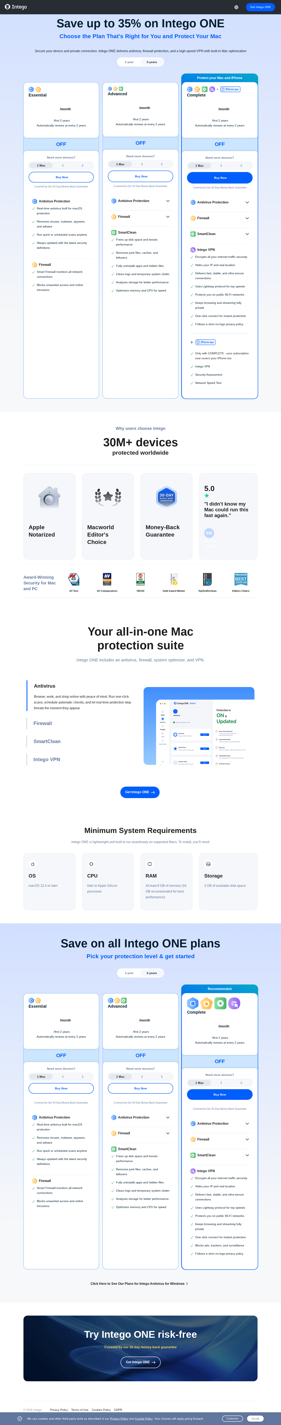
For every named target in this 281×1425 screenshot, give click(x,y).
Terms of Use (79, 1409)
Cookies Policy (101, 1409)
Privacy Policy (59, 1409)
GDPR (118, 1409)
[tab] (82, 695)
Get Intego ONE (260, 7)
